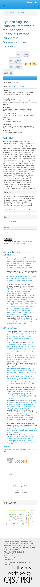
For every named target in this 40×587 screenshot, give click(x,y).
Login (37, 2)
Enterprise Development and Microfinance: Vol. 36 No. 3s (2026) (21, 383)
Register (29, 2)
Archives (12, 12)
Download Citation (28, 210)
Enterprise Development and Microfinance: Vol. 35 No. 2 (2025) (20, 352)
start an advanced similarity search (21, 449)
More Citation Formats (12, 210)
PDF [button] (20, 78)
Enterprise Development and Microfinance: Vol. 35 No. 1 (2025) (20, 267)
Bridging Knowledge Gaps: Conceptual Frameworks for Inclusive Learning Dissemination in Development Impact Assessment (22, 299)
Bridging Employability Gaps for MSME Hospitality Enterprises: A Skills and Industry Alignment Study (20, 310)
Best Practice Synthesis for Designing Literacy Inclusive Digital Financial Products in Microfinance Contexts (20, 415)
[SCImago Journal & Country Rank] (20, 475)
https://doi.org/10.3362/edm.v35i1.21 (18, 86)
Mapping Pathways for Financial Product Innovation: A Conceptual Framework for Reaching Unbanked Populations (22, 290)
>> (16, 447)
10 (13, 447)
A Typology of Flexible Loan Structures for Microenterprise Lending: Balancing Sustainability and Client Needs (21, 276)
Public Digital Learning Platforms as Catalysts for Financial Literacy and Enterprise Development (21, 369)
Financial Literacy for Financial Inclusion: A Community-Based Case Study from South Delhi (22, 357)
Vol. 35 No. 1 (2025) (23, 12)
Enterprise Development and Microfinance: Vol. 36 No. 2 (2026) (19, 360)
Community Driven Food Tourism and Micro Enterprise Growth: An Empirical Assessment (22, 320)
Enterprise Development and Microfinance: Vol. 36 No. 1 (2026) (20, 313)
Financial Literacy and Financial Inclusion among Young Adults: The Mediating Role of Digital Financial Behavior (21, 335)
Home (6, 12)
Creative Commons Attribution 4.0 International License (18, 242)
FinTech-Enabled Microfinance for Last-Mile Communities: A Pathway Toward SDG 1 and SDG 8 (21, 429)
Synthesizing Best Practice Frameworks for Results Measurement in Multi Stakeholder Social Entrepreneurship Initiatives (21, 263)
